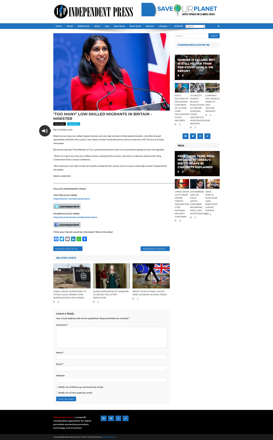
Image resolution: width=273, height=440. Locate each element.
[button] (44, 130)
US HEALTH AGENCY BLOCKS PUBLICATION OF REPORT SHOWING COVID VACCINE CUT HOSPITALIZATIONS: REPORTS (197, 109)
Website (60, 375)
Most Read (119, 26)
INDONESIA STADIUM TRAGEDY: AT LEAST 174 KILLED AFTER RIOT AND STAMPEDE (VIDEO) (156, 249)
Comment (62, 325)
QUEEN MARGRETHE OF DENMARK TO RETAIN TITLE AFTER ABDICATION (111, 294)
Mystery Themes (109, 437)
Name (60, 352)
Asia (107, 26)
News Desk (135, 26)
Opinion (150, 26)
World (70, 26)
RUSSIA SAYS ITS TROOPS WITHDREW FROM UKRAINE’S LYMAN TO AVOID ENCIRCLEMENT (69, 249)
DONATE (178, 26)
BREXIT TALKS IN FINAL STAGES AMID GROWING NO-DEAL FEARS (150, 293)
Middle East (83, 26)
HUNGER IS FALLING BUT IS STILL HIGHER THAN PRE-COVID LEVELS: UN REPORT (196, 65)
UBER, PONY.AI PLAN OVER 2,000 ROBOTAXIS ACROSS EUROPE (211, 201)
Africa (97, 26)
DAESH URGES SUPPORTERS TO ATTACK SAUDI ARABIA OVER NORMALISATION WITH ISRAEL (69, 294)
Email (59, 364)
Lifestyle (163, 26)
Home (59, 26)
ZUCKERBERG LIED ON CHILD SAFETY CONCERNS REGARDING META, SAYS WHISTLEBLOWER (197, 202)
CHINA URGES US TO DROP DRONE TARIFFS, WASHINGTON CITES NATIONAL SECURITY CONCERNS (182, 204)
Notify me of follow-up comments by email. (81, 387)
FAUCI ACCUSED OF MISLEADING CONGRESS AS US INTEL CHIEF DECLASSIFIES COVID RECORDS (182, 108)
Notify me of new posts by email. (75, 392)
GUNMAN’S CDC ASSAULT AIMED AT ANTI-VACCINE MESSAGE (212, 103)
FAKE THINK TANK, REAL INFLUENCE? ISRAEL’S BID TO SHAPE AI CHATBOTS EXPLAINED (196, 161)
